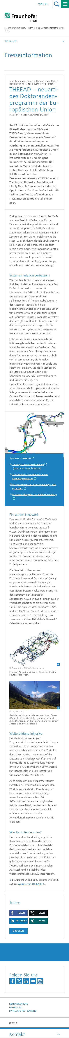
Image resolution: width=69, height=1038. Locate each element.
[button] (18, 913)
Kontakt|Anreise (18, 1004)
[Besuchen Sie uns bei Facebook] (12, 981)
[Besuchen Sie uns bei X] (19, 981)
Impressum (15, 1007)
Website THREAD (21, 458)
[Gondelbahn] (34, 695)
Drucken (18, 931)
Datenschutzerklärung (22, 1011)
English (43, 4)
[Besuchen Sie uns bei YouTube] (33, 981)
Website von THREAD (29, 884)
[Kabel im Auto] (34, 648)
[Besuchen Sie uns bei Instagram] (40, 981)
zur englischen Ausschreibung (28, 464)
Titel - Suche (56, 4)
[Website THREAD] (34, 436)
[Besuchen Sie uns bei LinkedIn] (26, 981)
